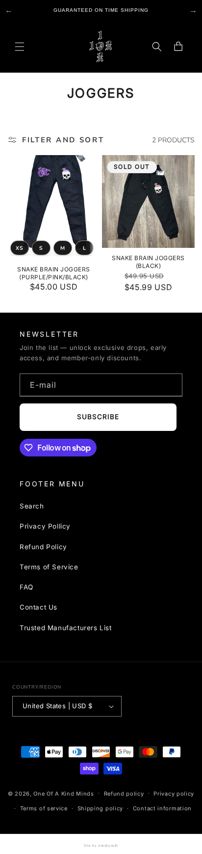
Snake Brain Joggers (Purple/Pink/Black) (53, 273)
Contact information (162, 808)
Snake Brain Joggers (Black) (148, 261)
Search (32, 506)
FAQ (26, 587)
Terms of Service (49, 567)
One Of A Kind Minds (63, 793)
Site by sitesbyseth (101, 845)
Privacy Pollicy (45, 526)
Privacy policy (173, 793)
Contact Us (38, 608)
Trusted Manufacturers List (66, 628)
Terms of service (44, 808)
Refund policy (124, 793)
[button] (19, 46)
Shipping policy (100, 808)
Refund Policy (43, 547)
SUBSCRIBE (98, 417)
